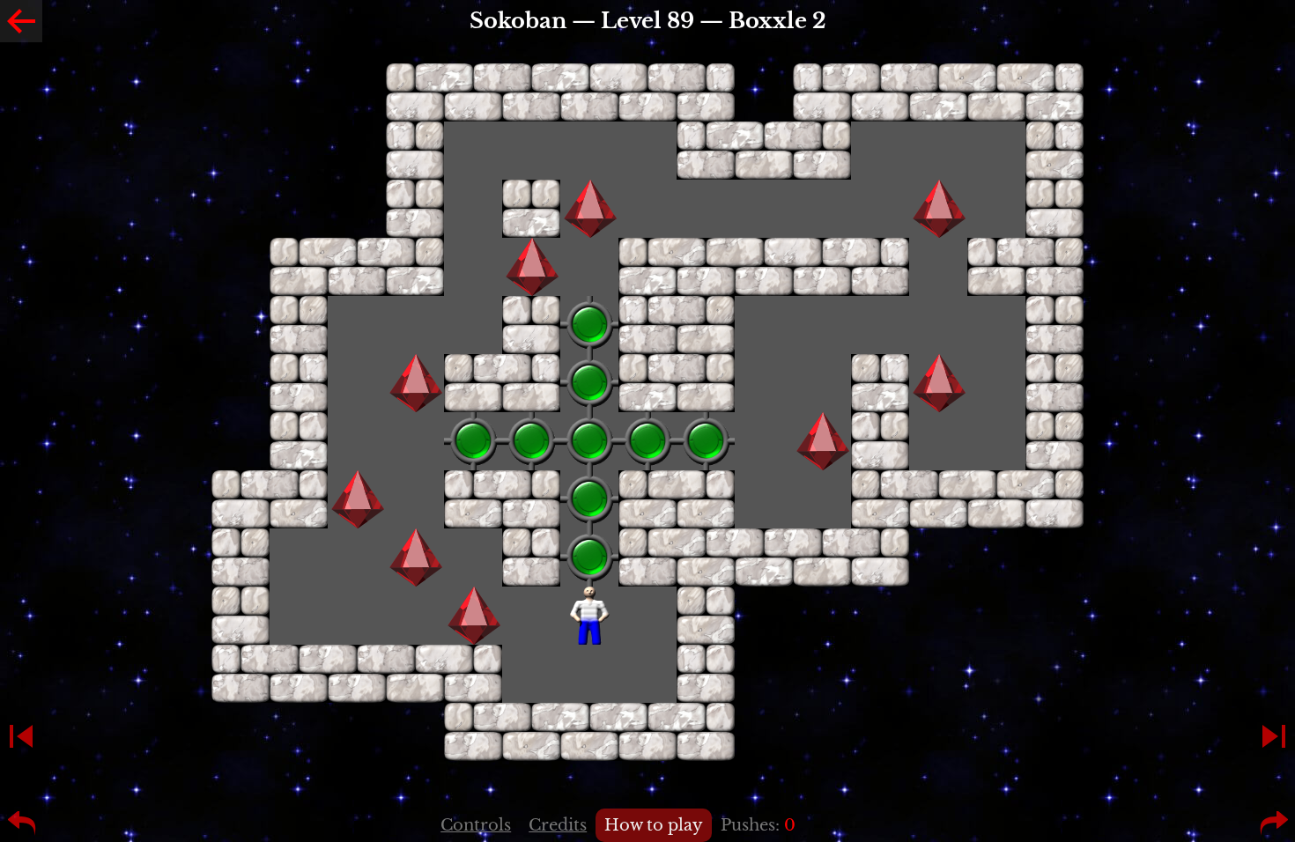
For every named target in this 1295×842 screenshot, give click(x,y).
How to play (653, 825)
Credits (558, 825)
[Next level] (1274, 736)
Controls (475, 825)
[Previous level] (21, 736)
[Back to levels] (21, 21)
